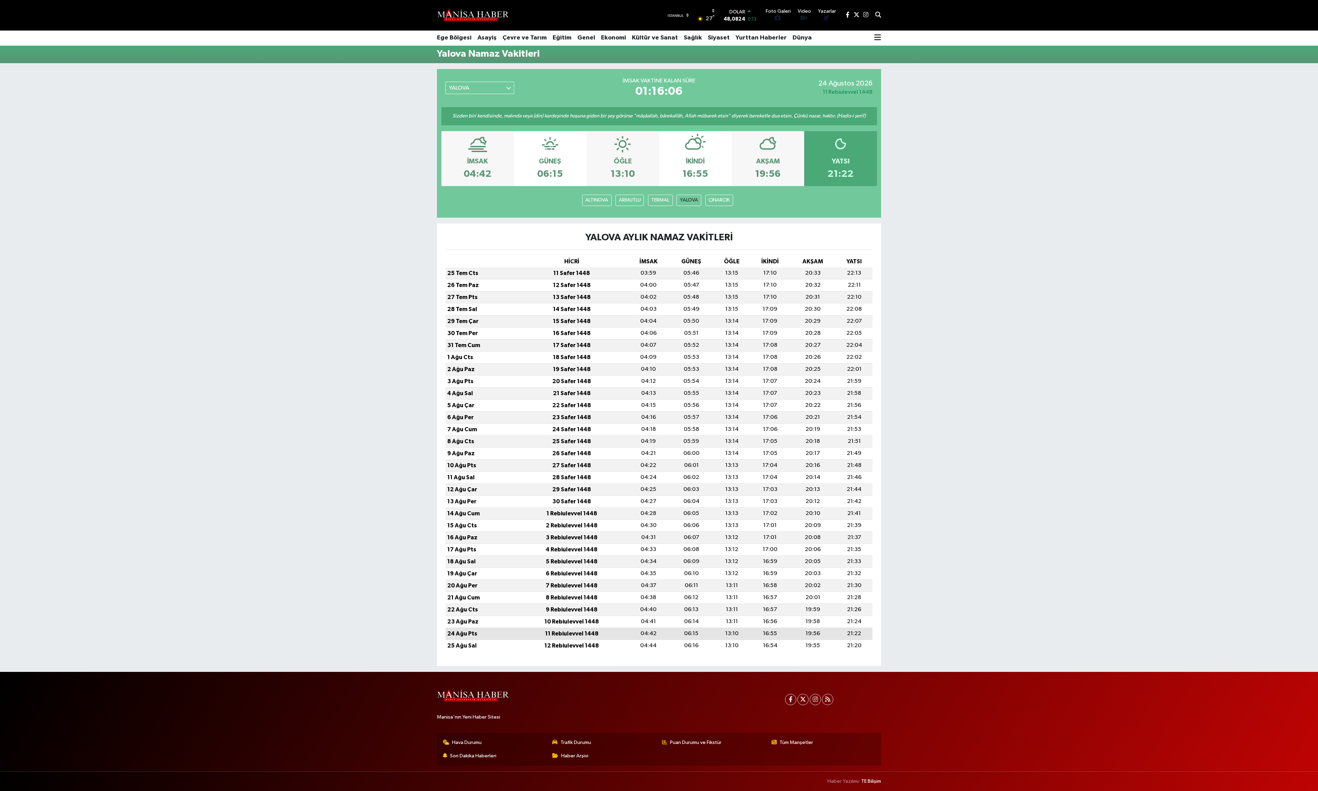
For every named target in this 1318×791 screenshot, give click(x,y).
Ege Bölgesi (454, 38)
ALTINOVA (596, 200)
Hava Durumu (467, 742)
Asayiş (487, 38)
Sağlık (693, 38)
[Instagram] (815, 699)
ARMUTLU (630, 200)
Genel (586, 38)
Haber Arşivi (574, 755)
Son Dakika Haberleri (473, 755)
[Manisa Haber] (473, 15)
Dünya (802, 38)
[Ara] (878, 15)
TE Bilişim (871, 781)
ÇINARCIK (719, 200)
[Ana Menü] (877, 38)
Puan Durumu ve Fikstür (695, 742)
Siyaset (719, 38)
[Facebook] (790, 699)
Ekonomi (613, 38)
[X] (803, 699)
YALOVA (689, 200)
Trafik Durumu (575, 742)
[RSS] (827, 699)
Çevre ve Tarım (524, 38)
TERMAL (660, 200)
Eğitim (562, 38)
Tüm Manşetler (796, 742)
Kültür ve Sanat (655, 38)
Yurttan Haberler (761, 38)
